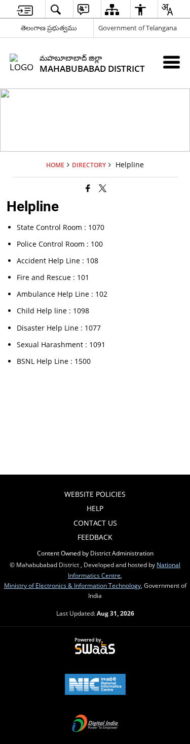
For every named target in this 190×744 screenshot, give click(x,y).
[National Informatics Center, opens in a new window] (95, 685)
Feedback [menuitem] (95, 537)
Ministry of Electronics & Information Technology (72, 585)
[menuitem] (24, 9)
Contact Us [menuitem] (95, 523)
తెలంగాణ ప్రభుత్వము (49, 27)
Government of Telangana (137, 27)
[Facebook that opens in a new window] (88, 188)
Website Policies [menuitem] (95, 494)
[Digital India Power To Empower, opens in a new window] (95, 724)
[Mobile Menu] (171, 62)
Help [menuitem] (95, 508)
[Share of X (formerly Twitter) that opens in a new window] (102, 188)
